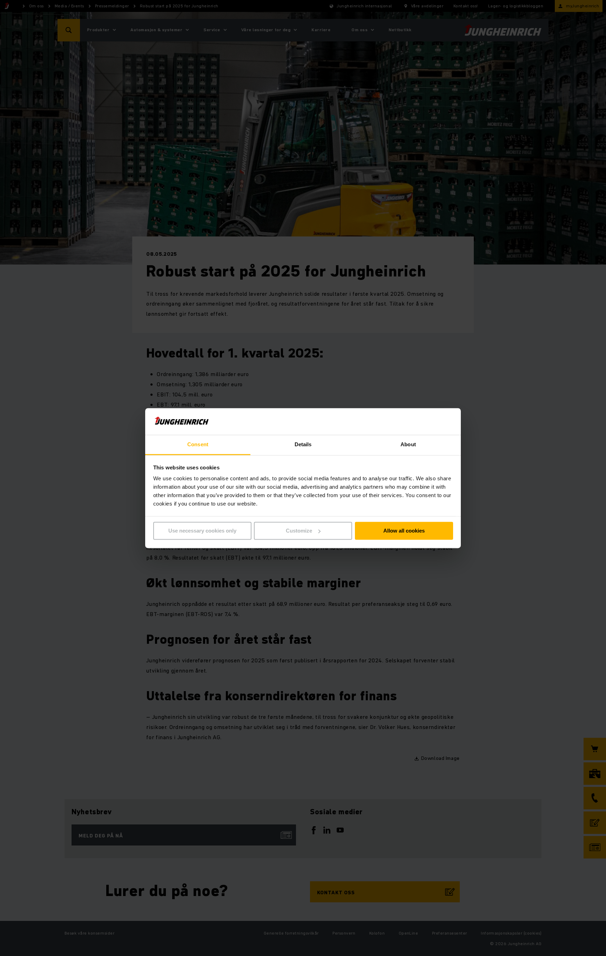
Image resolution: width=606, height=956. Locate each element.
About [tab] (408, 445)
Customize (299, 531)
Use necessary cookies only (202, 531)
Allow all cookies (404, 531)
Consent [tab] (197, 445)
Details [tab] (303, 445)
